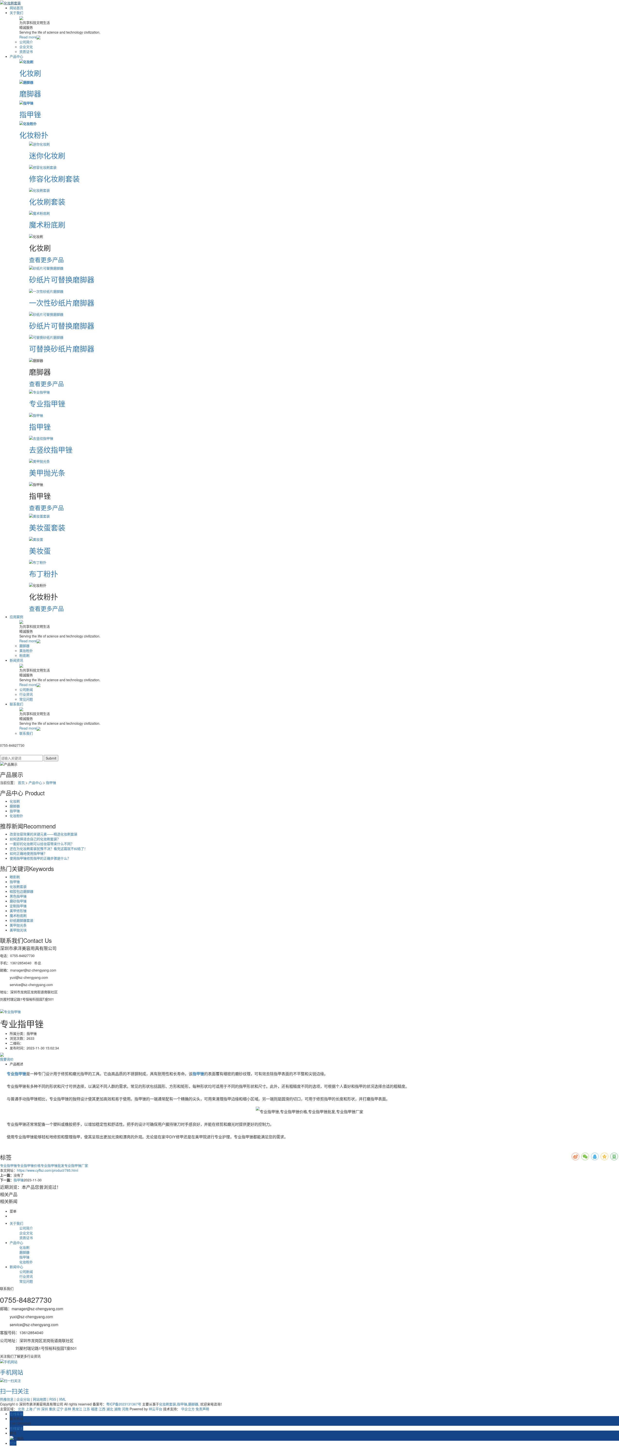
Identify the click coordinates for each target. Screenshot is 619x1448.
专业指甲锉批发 (52, 1165)
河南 (125, 1408)
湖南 (117, 1408)
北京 (21, 1408)
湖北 (109, 1408)
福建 (94, 1408)
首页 (21, 782)
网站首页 (16, 7)
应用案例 (16, 616)
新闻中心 (16, 1266)
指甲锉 (51, 782)
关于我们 (16, 12)
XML (62, 1399)
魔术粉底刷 (18, 915)
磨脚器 (24, 645)
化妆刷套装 (18, 886)
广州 (36, 1408)
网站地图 (39, 1399)
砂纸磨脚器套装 (21, 920)
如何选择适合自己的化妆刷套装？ (35, 838)
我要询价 (7, 1059)
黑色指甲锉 (18, 896)
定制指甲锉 (18, 905)
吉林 (67, 1408)
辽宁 (60, 1408)
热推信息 (7, 1399)
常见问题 (26, 699)
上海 (29, 1408)
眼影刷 (15, 876)
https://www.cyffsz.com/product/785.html (47, 1170)
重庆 (52, 1408)
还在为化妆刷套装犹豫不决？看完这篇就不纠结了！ (49, 848)
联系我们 (16, 704)
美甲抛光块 (18, 930)
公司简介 (26, 41)
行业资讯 (26, 694)
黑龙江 (77, 1408)
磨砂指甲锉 (18, 901)
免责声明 (202, 1408)
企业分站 (23, 1399)
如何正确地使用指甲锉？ (28, 853)
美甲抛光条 (18, 925)
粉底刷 (24, 655)
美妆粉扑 (26, 650)
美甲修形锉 (18, 910)
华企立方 (188, 1408)
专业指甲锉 (8, 1165)
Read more (28, 37)
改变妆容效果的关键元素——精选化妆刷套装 (43, 834)
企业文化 (26, 46)
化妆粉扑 (16, 815)
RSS (52, 1399)
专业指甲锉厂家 (76, 1165)
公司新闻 (26, 689)
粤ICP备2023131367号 (123, 1404)
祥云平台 (155, 1408)
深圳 (44, 1408)
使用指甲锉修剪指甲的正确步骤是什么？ (40, 858)
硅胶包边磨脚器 (21, 891)
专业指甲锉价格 (29, 1165)
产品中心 (16, 56)
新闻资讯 (16, 660)
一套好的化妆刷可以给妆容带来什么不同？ (42, 843)
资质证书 (26, 51)
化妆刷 (15, 801)
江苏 (86, 1408)
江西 (102, 1408)
